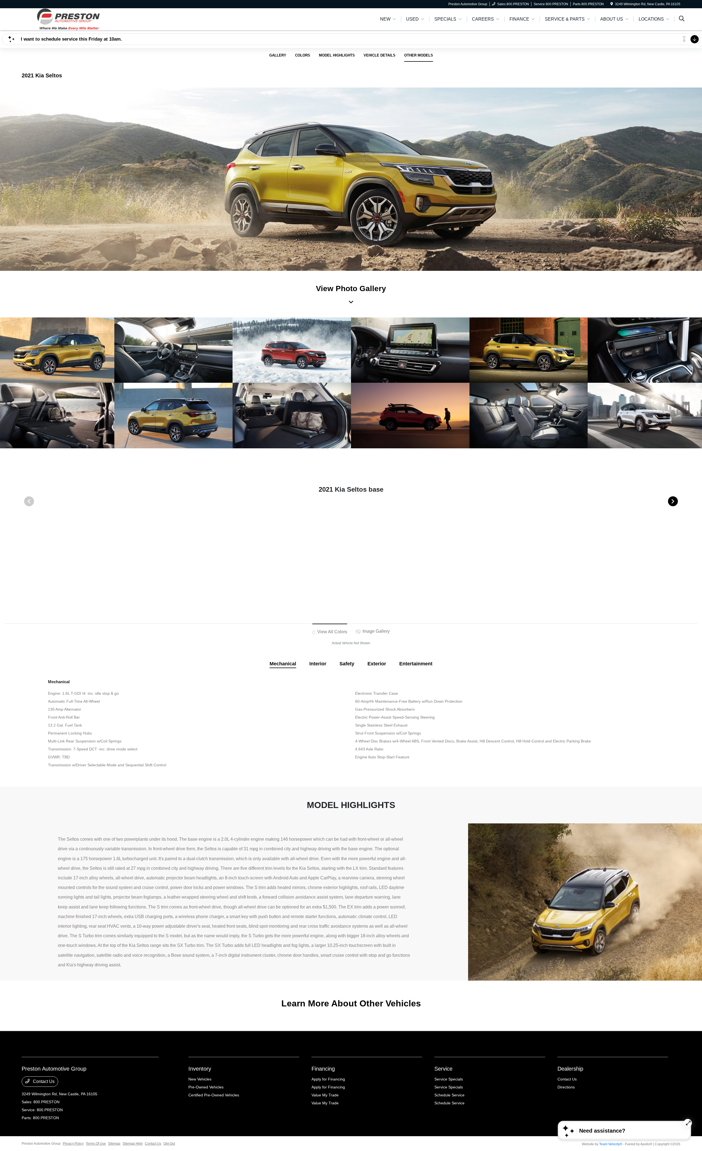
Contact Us (43, 1081)
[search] (681, 19)
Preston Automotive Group (41, 1144)
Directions (566, 1087)
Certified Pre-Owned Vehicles (213, 1095)
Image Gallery (375, 631)
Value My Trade (325, 1095)
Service (443, 1069)
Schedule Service (449, 1095)
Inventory (199, 1069)
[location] (611, 4)
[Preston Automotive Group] (69, 18)
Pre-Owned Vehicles (205, 1087)
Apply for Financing (328, 1079)
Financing (323, 1069)
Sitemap (114, 1144)
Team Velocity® (610, 1144)
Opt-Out (169, 1144)
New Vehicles (199, 1079)
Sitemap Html (133, 1144)
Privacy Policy (73, 1144)
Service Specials (448, 1079)
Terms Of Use (96, 1144)
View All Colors (331, 631)
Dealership (570, 1069)
